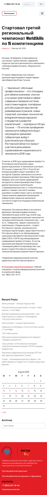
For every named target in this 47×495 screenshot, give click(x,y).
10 (4, 391)
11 (10, 391)
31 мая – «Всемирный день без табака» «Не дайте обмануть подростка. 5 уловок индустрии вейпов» (23, 362)
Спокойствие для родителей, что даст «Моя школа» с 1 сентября (21, 308)
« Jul (4, 412)
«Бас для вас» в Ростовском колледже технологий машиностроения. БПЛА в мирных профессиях (22, 346)
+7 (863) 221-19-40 (12, 4)
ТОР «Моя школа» (10, 333)
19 (16, 396)
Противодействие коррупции (14, 471)
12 (16, 391)
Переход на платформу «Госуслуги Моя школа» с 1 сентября (23, 328)
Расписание (9, 13)
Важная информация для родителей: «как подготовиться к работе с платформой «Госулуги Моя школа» (21, 316)
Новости (5, 48)
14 (28, 391)
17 (4, 396)
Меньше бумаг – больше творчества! (18, 303)
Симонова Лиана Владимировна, (18, 266)
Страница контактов (10, 489)
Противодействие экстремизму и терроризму (21, 476)
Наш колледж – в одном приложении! (18, 323)
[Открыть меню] (42, 13)
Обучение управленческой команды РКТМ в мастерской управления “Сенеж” (21, 354)
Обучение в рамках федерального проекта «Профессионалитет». (21, 338)
